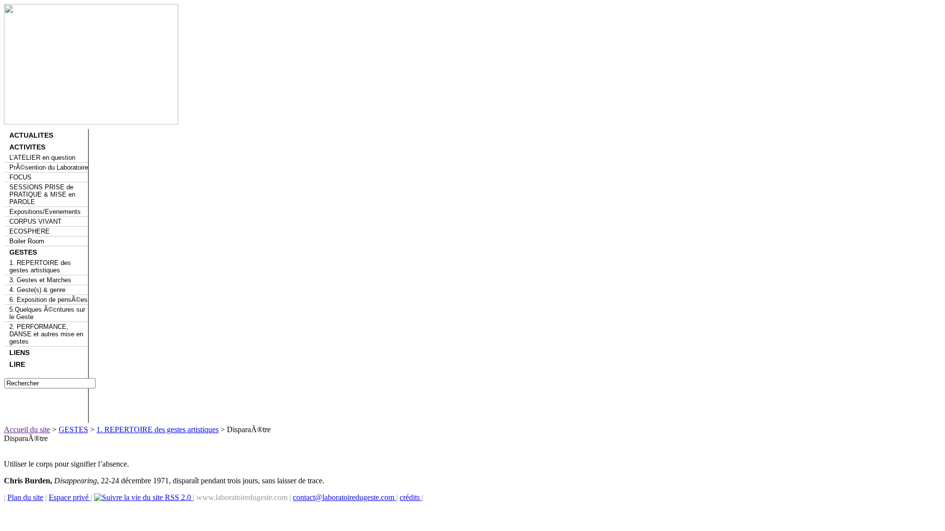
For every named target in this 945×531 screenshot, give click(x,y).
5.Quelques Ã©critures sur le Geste (47, 313)
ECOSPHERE (29, 231)
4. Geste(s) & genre (37, 290)
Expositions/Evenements (45, 211)
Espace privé (70, 497)
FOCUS (20, 177)
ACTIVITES (27, 147)
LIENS (19, 352)
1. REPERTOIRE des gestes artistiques (40, 266)
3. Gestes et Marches (40, 280)
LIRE (17, 364)
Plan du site (25, 497)
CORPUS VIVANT (35, 221)
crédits (411, 497)
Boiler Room (26, 241)
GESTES (23, 252)
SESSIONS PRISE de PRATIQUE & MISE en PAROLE (42, 194)
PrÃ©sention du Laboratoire (48, 167)
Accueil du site (27, 429)
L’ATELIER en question (42, 157)
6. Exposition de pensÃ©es (48, 299)
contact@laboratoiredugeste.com (344, 497)
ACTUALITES (31, 135)
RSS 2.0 (178, 497)
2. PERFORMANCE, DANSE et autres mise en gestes (46, 334)
